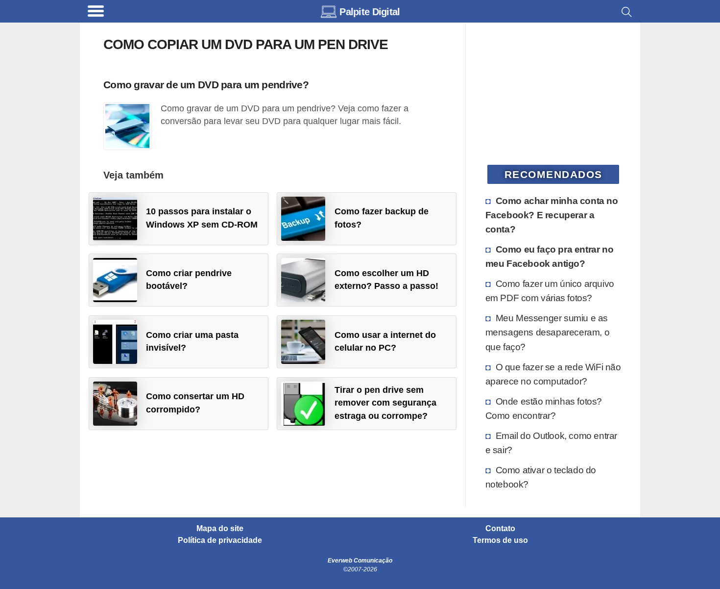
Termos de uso (500, 540)
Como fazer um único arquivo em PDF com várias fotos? (549, 290)
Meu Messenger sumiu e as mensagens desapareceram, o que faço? (547, 332)
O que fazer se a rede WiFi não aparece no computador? (553, 373)
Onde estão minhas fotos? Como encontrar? (543, 408)
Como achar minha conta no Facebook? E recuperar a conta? (551, 214)
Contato (500, 529)
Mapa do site (219, 529)
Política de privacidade (220, 540)
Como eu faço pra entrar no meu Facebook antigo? (549, 256)
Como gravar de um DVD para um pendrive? (206, 84)
